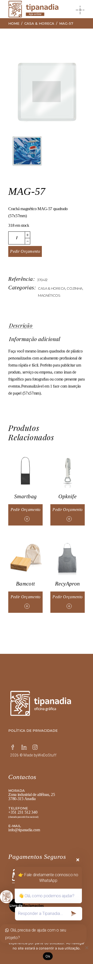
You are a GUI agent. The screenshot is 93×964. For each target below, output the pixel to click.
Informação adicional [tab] (34, 339)
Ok (47, 956)
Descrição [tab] (20, 325)
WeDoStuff (47, 755)
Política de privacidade (33, 730)
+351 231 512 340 (22, 812)
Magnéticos (49, 295)
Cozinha (74, 288)
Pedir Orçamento (25, 251)
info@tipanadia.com (24, 830)
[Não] (86, 947)
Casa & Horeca (51, 288)
